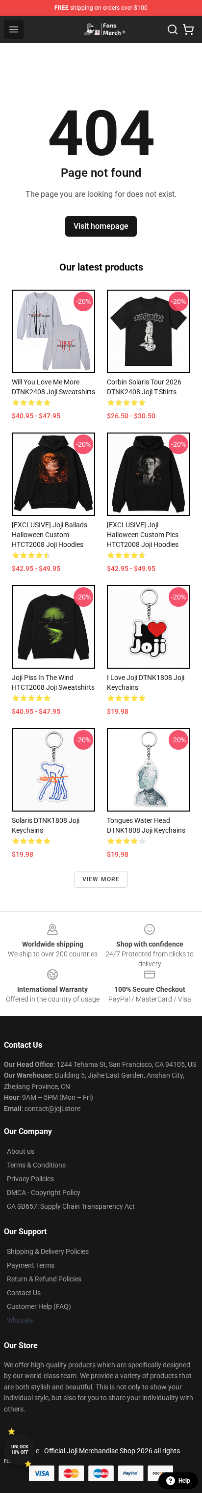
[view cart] (188, 29)
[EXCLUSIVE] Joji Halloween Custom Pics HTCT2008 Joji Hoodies (142, 534)
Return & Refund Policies (44, 1279)
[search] (172, 29)
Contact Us (24, 1293)
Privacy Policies (30, 1179)
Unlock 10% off (19, 1449)
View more (101, 879)
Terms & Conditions (36, 1165)
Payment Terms (30, 1265)
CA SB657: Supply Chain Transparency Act (71, 1206)
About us (20, 1151)
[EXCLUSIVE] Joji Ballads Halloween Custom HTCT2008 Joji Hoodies (49, 534)
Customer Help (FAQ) (39, 1306)
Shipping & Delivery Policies (48, 1251)
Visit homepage (101, 226)
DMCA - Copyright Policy (43, 1192)
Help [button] (184, 1480)
